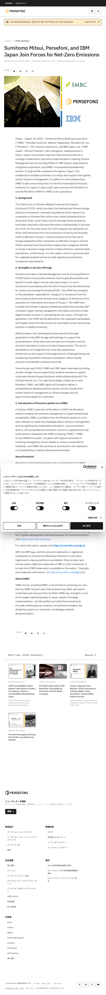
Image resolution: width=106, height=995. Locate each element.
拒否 (19, 526)
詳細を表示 (93, 518)
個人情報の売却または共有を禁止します (50, 988)
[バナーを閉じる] (102, 467)
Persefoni (8, 3)
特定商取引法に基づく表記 (14, 988)
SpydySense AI (21, 3)
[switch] (40, 508)
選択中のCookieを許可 (53, 526)
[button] (92, 11)
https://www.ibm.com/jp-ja (36, 539)
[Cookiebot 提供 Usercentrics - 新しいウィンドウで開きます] (85, 467)
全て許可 (87, 526)
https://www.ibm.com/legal (65, 572)
